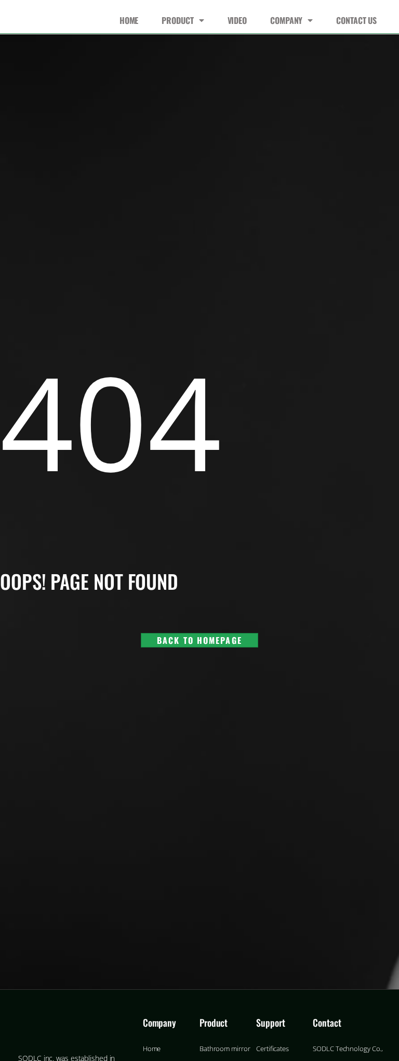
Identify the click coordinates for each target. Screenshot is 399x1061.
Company (286, 20)
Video (237, 20)
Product (177, 20)
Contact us (356, 20)
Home (129, 20)
